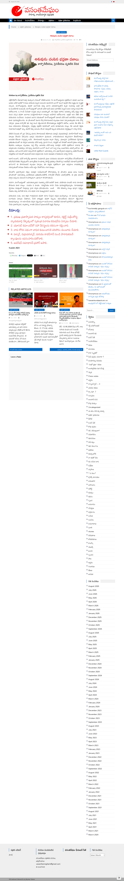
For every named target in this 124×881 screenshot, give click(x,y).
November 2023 (94, 714)
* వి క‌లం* (92, 473)
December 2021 (94, 795)
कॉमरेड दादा (100, 190)
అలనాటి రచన (93, 399)
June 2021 (92, 819)
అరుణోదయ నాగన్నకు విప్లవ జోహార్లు (99, 295)
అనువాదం (91, 504)
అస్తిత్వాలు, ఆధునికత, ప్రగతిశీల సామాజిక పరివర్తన (69, 349)
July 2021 (92, 815)
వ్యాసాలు (91, 469)
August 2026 (93, 586)
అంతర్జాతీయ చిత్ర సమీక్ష (96, 368)
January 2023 (93, 753)
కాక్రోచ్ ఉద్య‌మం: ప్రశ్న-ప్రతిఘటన (100, 210)
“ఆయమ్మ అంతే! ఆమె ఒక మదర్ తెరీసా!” (103, 133)
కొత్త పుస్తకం (92, 426)
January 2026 (93, 613)
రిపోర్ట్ (90, 488)
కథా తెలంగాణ (93, 446)
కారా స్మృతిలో (92, 352)
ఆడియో (90, 574)
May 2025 (92, 644)
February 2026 (94, 609)
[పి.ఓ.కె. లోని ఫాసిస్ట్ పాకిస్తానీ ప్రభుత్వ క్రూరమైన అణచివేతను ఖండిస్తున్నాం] (21, 300)
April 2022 (92, 780)
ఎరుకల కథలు (93, 387)
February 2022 (94, 788)
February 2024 (94, 702)
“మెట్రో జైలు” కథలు (94, 364)
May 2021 (92, 822)
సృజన (90, 500)
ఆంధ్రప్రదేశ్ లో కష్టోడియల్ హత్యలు (99, 303)
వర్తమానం (91, 512)
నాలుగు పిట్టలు (99, 145)
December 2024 (94, 663)
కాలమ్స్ (90, 543)
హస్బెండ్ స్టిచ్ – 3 (94, 383)
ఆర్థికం (90, 562)
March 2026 (93, 605)
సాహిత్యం (41, 20)
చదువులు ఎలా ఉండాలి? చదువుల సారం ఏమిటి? (102, 115)
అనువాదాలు (92, 523)
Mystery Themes (30, 879)
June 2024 (92, 687)
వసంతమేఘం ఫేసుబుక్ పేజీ (75, 850)
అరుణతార (91, 480)
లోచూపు (91, 329)
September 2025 (95, 628)
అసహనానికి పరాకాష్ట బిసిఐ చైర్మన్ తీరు (105, 164)
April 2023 (92, 741)
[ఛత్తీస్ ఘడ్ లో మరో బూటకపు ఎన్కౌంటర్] (71, 271)
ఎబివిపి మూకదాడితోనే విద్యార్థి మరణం (45, 313)
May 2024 (92, 690)
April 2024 (92, 694)
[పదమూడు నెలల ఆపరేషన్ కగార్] (45, 271)
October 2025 (94, 624)
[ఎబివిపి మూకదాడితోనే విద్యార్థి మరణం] (46, 300)
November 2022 (94, 760)
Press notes (93, 376)
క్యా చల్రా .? (92, 391)
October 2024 (94, 671)
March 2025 (93, 652)
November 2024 (94, 667)
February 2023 (94, 749)
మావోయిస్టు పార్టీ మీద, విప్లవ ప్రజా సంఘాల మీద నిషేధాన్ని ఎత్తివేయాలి (103, 124)
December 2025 (94, 617)
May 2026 (92, 597)
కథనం (90, 496)
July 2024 (92, 683)
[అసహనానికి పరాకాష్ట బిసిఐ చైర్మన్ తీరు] (91, 165)
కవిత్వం (90, 492)
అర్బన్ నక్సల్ (106, 249)
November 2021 (94, 799)
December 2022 (94, 756)
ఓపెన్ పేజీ (91, 422)
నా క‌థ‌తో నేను (93, 457)
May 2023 (92, 737)
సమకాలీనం (92, 434)
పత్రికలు (51, 20)
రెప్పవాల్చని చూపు (102, 140)
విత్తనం (104, 253)
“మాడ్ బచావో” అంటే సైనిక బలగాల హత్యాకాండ (20, 278)
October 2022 (94, 764)
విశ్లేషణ (90, 465)
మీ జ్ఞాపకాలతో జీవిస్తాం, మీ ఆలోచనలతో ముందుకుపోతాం (99, 286)
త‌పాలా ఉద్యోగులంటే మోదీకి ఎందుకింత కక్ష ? (103, 97)
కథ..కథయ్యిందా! (94, 430)
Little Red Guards (101, 151)
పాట (90, 558)
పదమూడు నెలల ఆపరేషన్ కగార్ (41, 278)
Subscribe (93, 66)
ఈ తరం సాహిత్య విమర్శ (96, 411)
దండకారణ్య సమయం (95, 360)
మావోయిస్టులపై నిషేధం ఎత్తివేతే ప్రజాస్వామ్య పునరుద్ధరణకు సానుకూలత (104, 106)
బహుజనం (91, 484)
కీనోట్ (90, 418)
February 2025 (94, 656)
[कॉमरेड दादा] (91, 193)
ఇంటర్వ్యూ (91, 321)
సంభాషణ (91, 566)
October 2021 (94, 803)
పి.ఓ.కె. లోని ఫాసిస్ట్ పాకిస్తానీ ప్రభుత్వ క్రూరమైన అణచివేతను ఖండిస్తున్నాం (19, 313)
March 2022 (93, 784)
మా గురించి (18, 20)
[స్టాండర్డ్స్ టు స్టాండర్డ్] (91, 185)
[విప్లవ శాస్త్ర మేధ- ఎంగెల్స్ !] (91, 176)
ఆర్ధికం (90, 380)
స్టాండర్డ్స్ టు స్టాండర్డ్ (101, 183)
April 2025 (92, 648)
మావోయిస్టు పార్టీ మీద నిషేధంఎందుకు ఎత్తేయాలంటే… (104, 79)
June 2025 (92, 640)
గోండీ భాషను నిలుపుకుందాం (97, 216)
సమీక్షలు (91, 508)
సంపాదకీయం (30, 20)
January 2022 (93, 791)
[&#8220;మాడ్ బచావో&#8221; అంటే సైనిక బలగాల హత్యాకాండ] (20, 271)
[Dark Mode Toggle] (119, 876)
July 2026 (92, 590)
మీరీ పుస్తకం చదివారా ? (96, 356)
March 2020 (93, 834)
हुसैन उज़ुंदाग (99, 196)
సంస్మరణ (91, 395)
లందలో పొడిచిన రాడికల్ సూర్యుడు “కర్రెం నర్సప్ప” (100, 265)
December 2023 (94, 710)
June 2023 (92, 733)
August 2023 (93, 725)
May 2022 (92, 776)
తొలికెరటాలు (92, 539)
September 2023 (95, 722)
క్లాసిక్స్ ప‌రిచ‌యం (93, 477)
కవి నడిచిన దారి (93, 461)
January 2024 (93, 706)
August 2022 (93, 772)
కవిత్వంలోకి (92, 453)
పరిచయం (91, 348)
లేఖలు (90, 570)
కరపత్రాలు (91, 535)
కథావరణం (91, 438)
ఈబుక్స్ (90, 546)
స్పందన (90, 554)
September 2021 (95, 807)
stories (91, 531)
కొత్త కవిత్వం (92, 403)
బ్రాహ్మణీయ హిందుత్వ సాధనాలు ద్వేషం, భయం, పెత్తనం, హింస (102, 88)
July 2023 (92, 729)
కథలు (90, 345)
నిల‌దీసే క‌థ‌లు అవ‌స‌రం (16, 349)
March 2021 (93, 830)
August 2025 (93, 632)
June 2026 (92, 593)
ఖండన (90, 550)
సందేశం (91, 519)
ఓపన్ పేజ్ (91, 337)
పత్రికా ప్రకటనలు (64, 20)
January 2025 (93, 659)
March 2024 (93, 698)
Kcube (91, 215)
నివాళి (90, 527)
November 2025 (94, 621)
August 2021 (93, 811)
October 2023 (94, 718)
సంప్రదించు (77, 20)
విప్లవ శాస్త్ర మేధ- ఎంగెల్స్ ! (103, 174)
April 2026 (92, 601)
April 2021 (92, 826)
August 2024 (93, 679)
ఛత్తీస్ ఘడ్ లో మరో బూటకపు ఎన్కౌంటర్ (68, 278)
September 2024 (95, 675)
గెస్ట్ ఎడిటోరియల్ (93, 325)
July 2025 (92, 636)
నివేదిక (90, 515)
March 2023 (93, 745)
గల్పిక (90, 372)
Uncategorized (94, 407)
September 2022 (95, 768)
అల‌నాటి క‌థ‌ (92, 333)
